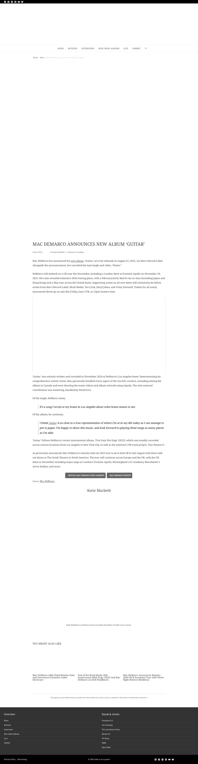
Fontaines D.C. (108, 720)
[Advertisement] (99, 28)
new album (77, 260)
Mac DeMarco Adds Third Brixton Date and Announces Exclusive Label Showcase (54, 677)
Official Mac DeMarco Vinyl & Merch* (86, 475)
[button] (146, 48)
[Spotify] (12, 2)
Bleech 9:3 (106, 734)
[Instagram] (8, 2)
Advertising (22, 759)
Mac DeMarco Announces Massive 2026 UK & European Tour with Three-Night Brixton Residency (143, 677)
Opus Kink (106, 747)
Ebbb (104, 743)
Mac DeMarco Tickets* (120, 475)
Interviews (8, 729)
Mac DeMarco (47, 481)
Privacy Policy (9, 759)
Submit (7, 743)
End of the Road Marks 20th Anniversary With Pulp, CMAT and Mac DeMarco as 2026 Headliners (99, 677)
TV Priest (105, 738)
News (6, 720)
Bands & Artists (110, 714)
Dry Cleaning (107, 725)
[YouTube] (19, 2)
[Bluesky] (22, 2)
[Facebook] (5, 2)
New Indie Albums (11, 734)
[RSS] (15, 2)
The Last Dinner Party (111, 729)
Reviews (7, 725)
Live (6, 738)
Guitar (53, 423)
